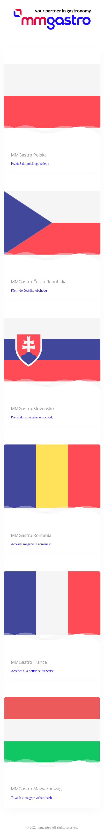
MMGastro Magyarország (36, 789)
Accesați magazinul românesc (31, 544)
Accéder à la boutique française (32, 671)
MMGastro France (29, 662)
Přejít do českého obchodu (29, 290)
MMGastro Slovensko (32, 408)
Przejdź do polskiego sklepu (30, 164)
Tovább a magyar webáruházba (32, 798)
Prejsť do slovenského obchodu (32, 417)
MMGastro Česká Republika (39, 282)
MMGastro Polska (29, 155)
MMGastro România (31, 535)
